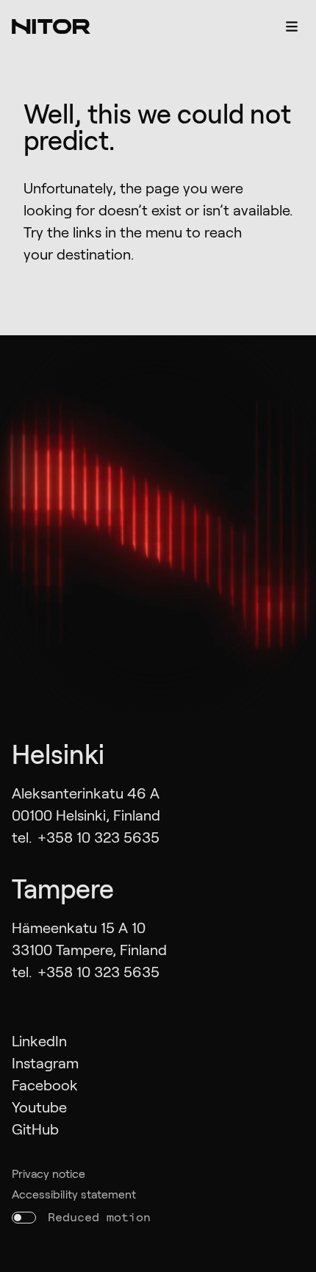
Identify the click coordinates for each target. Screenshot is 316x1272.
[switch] (24, 1217)
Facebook (45, 1084)
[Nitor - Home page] (51, 26)
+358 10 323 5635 (98, 837)
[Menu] (291, 26)
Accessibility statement (74, 1194)
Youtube (39, 1106)
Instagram (45, 1062)
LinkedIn (39, 1040)
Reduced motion (99, 1217)
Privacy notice (48, 1173)
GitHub (35, 1128)
